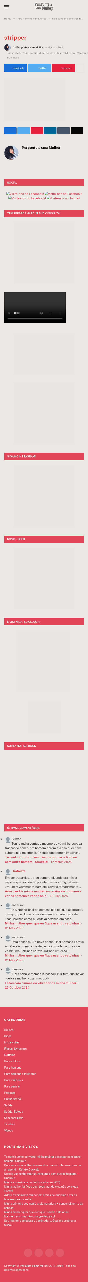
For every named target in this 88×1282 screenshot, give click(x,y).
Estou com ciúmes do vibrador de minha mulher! (41, 983)
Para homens (12, 1067)
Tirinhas (9, 1124)
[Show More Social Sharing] (80, 68)
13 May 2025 (14, 928)
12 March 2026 (61, 862)
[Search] (82, 6)
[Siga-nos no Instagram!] (25, 194)
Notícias (9, 1055)
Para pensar (12, 1086)
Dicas (7, 1036)
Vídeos (8, 1130)
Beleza (9, 1029)
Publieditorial (13, 1099)
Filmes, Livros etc (15, 1048)
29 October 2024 (17, 987)
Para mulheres (13, 1080)
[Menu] (6, 6)
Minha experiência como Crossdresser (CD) (32, 1182)
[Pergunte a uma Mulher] (44, 6)
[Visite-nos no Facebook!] (27, 198)
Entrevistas (11, 1042)
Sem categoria (13, 1118)
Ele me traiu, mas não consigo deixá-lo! (29, 1216)
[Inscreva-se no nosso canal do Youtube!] (63, 194)
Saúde (8, 1105)
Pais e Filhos (12, 1061)
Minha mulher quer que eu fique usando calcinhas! (42, 923)
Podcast (9, 1092)
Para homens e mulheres (20, 1074)
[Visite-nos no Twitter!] (63, 198)
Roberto (19, 871)
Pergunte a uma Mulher (30, 47)
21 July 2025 (59, 896)
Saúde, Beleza (13, 1111)
